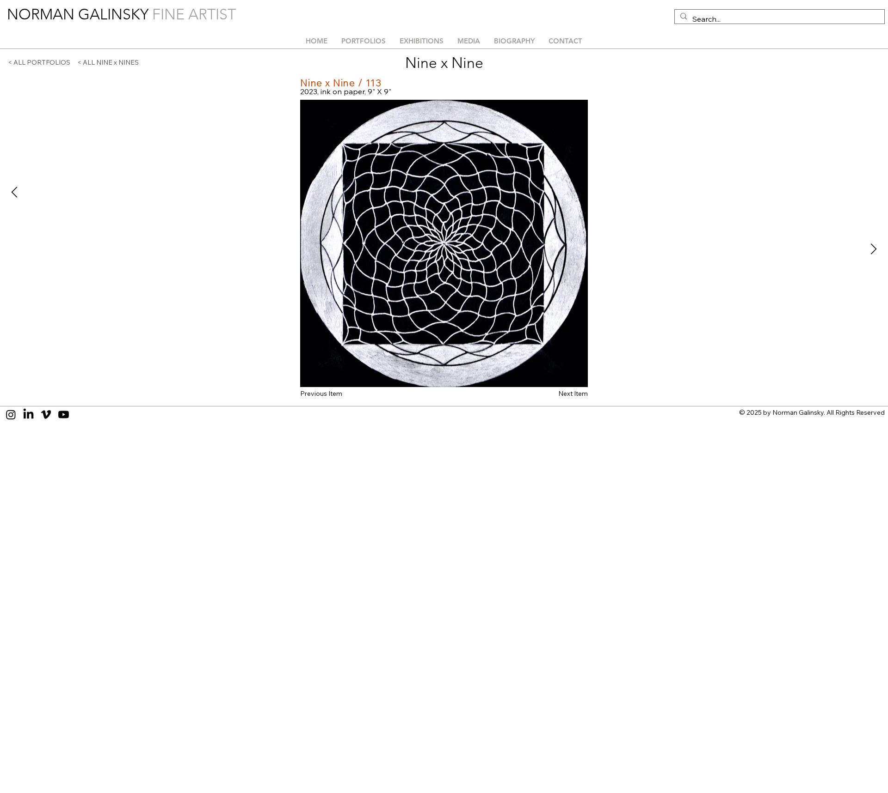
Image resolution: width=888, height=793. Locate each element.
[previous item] (14, 192)
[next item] (873, 249)
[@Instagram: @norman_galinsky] (11, 414)
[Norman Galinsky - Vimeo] (46, 414)
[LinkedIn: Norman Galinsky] (28, 414)
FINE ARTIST (194, 14)
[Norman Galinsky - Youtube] (63, 414)
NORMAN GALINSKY (79, 14)
